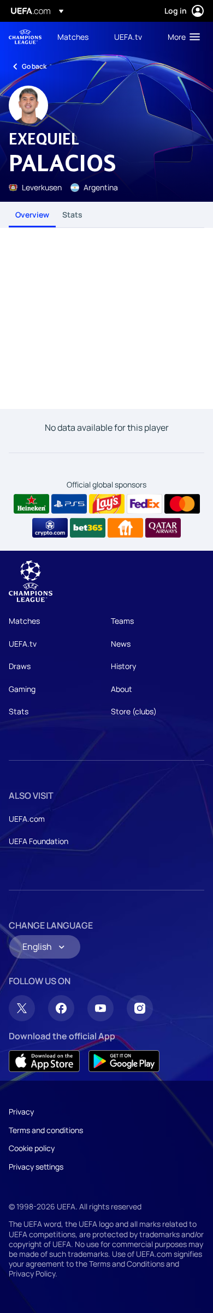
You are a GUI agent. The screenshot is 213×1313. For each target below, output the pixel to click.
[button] (181, 36)
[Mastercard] (182, 504)
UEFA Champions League (25, 36)
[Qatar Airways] (163, 528)
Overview (32, 214)
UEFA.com (27, 819)
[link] (73, 36)
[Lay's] (107, 504)
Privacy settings (36, 1166)
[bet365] (87, 528)
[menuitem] (76, 36)
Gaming (22, 689)
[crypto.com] (50, 528)
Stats (72, 214)
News (121, 644)
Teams (122, 621)
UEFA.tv (23, 644)
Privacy (21, 1111)
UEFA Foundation (38, 841)
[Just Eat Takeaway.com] (125, 528)
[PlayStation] (69, 504)
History (123, 666)
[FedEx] (144, 504)
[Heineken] (31, 504)
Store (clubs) (134, 711)
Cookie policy (32, 1148)
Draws (20, 666)
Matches (24, 621)
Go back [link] (34, 66)
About (121, 689)
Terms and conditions (46, 1130)
